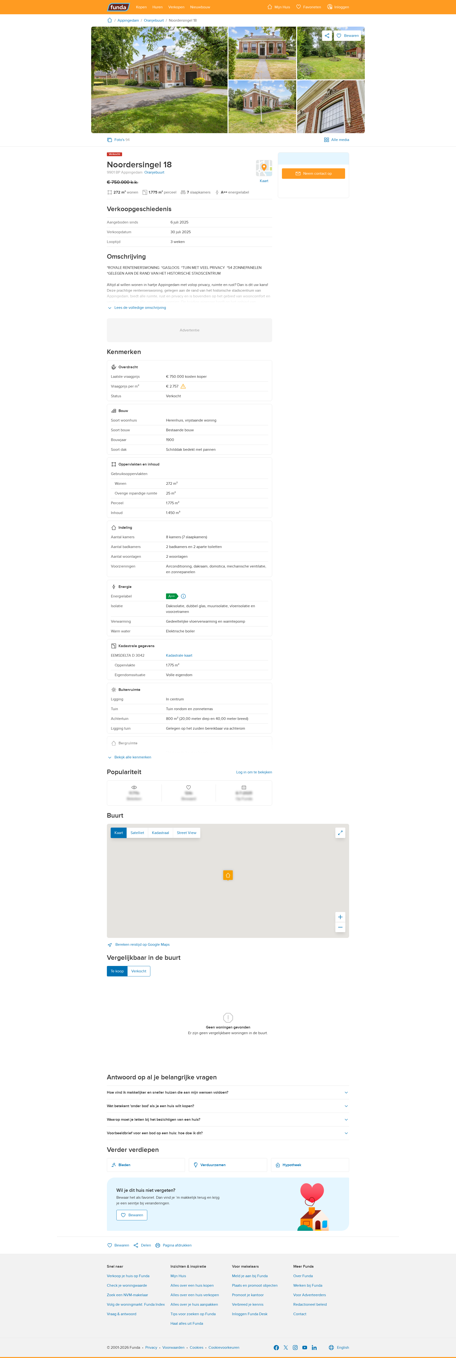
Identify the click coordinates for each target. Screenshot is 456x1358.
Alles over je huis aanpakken (194, 1304)
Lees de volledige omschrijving (140, 307)
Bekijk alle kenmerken (132, 757)
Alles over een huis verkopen (195, 1295)
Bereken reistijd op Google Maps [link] (142, 944)
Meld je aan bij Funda (250, 1276)
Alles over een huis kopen (192, 1285)
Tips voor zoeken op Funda (193, 1314)
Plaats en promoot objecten (255, 1285)
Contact (299, 1314)
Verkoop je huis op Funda (128, 1276)
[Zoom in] (340, 917)
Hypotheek (292, 1165)
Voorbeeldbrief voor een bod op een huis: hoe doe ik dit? (155, 1133)
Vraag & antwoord (121, 1314)
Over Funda (303, 1276)
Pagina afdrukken (177, 1245)
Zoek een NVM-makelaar (127, 1295)
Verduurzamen (213, 1165)
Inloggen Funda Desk (249, 1314)
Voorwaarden (173, 1347)
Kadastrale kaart (179, 655)
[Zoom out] (340, 927)
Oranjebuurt (154, 172)
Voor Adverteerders (309, 1295)
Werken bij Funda (307, 1285)
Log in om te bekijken (254, 772)
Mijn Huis (178, 1276)
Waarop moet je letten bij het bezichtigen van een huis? (153, 1119)
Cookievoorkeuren (224, 1347)
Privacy (151, 1347)
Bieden (124, 1165)
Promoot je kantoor (248, 1295)
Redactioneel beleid (310, 1304)
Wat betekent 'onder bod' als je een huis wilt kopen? (150, 1106)
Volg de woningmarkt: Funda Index (136, 1304)
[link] (159, 80)
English (343, 1347)
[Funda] (118, 7)
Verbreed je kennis (247, 1304)
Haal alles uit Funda (187, 1323)
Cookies (196, 1347)
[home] (110, 20)
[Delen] (327, 35)
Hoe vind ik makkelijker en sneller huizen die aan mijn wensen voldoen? (167, 1092)
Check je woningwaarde (127, 1285)
